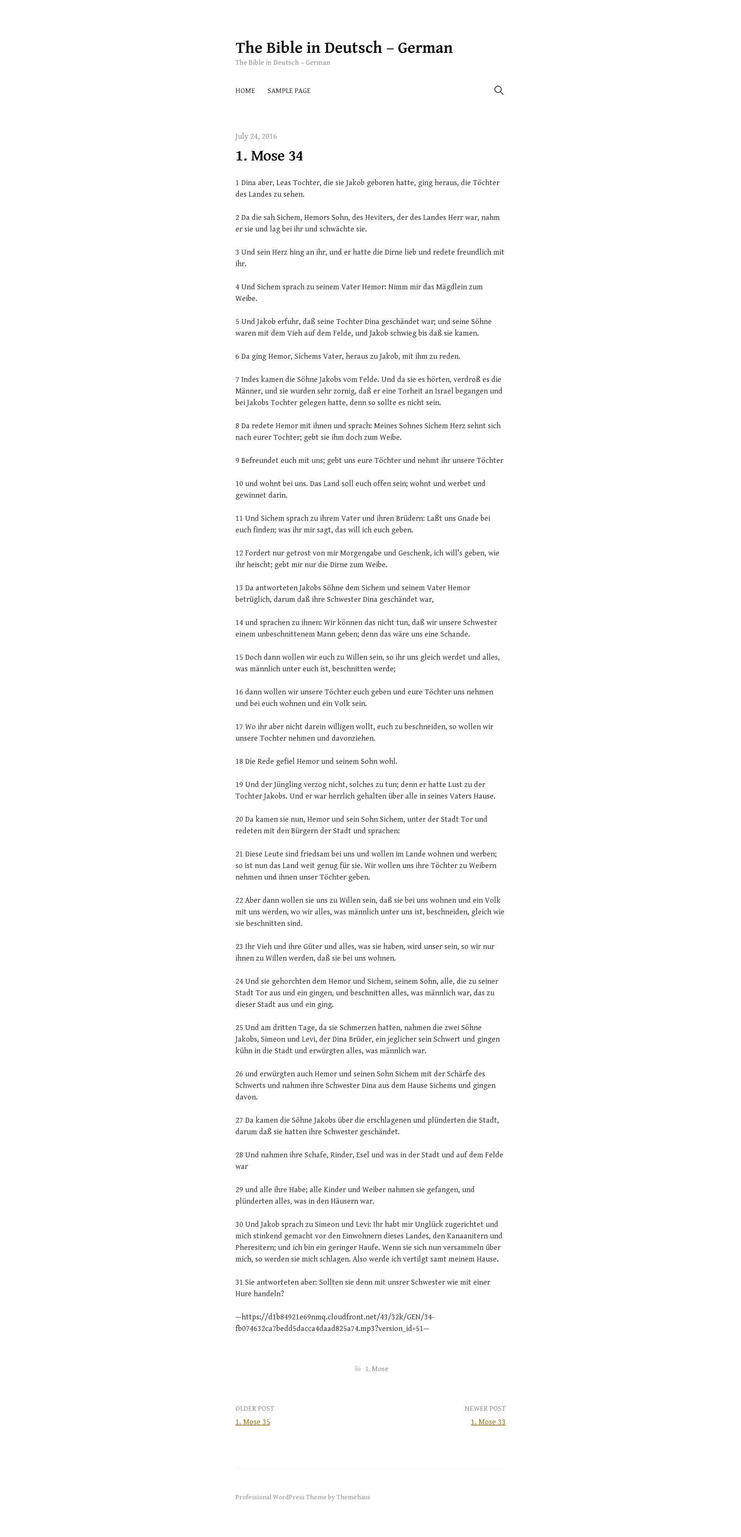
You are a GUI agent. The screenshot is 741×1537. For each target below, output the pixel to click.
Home (245, 91)
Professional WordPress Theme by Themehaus (302, 1497)
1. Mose (376, 1369)
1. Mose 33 (488, 1422)
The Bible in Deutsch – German (344, 48)
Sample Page (289, 91)
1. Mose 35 (252, 1422)
